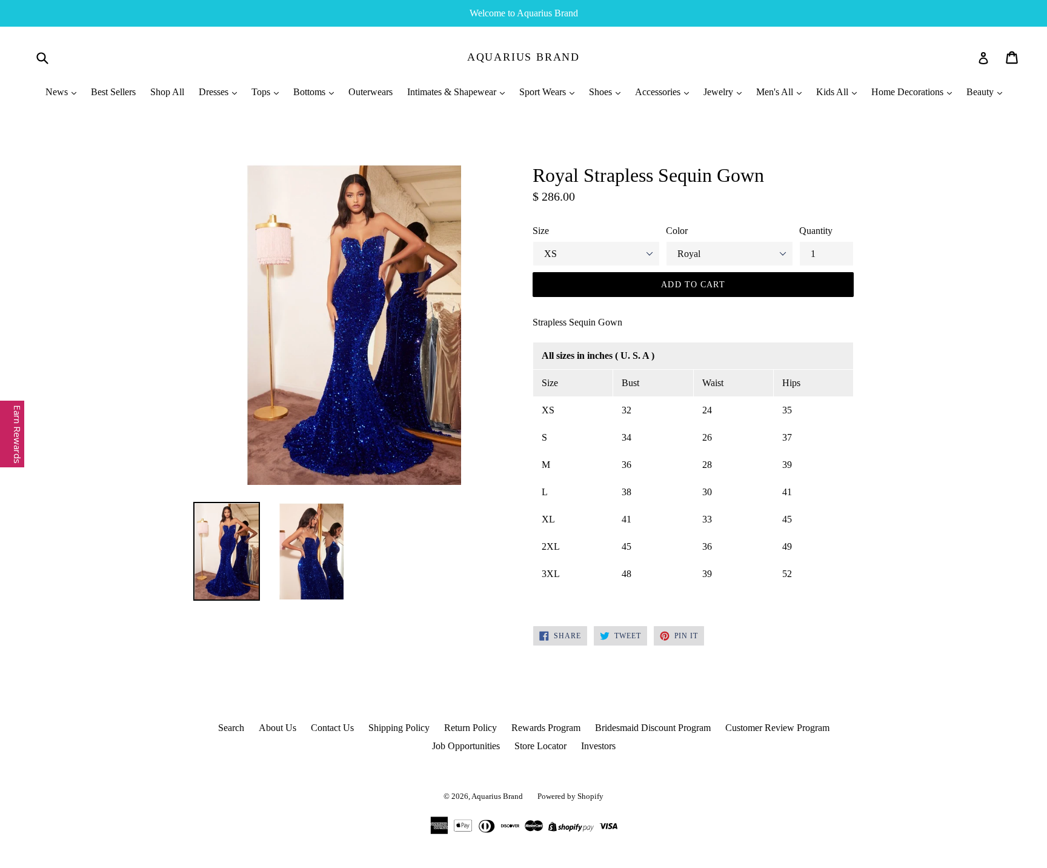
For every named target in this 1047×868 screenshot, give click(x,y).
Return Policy (470, 728)
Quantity (816, 230)
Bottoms (310, 92)
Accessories (659, 92)
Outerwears (370, 92)
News (57, 92)
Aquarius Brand (523, 57)
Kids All (833, 92)
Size (541, 230)
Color (677, 230)
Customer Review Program (777, 728)
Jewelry (719, 92)
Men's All (776, 92)
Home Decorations (908, 92)
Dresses (215, 92)
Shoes (601, 92)
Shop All (167, 92)
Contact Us (332, 728)
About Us (277, 728)
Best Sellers (113, 92)
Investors (598, 746)
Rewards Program (545, 728)
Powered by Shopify (570, 796)
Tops (262, 92)
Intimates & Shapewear (453, 92)
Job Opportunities (466, 746)
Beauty (981, 92)
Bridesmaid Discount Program (653, 728)
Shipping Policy (399, 728)
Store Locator (540, 746)
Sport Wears (543, 92)
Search (231, 728)
